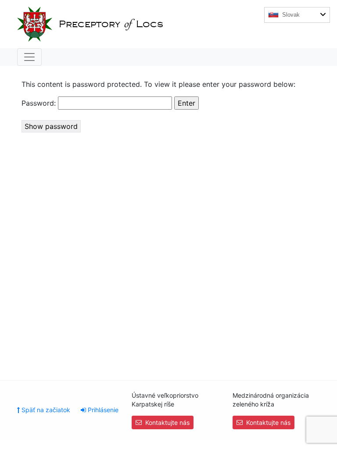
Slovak (290, 14)
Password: (40, 103)
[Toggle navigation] (29, 57)
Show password (51, 126)
